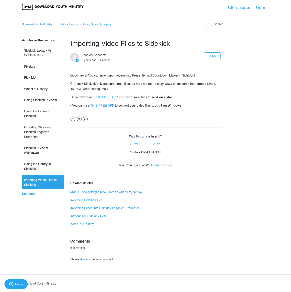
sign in (84, 259)
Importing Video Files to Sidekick (40, 182)
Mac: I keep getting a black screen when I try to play (106, 191)
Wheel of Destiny (36, 88)
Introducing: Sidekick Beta (88, 216)
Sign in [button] (260, 7)
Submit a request (239, 7)
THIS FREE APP (106, 97)
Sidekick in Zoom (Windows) (36, 150)
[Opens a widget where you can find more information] (16, 284)
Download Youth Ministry (37, 24)
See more (29, 193)
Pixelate (29, 66)
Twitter (79, 119)
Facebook (73, 119)
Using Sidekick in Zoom (40, 99)
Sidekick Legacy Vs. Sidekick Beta (38, 52)
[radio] (134, 144)
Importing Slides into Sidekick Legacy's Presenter (38, 132)
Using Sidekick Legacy (97, 24)
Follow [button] (212, 55)
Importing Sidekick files (86, 200)
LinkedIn (85, 119)
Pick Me (30, 77)
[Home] (53, 9)
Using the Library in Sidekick (37, 166)
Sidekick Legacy (68, 24)
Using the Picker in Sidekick (37, 113)
